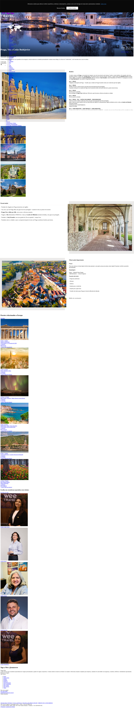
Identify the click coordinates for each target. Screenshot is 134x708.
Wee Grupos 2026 (10, 143)
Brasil (10, 59)
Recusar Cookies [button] (61, 8)
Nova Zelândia (12, 85)
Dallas (10, 100)
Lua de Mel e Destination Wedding (14, 125)
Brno (10, 98)
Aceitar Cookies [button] (72, 8)
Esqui (7, 116)
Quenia (10, 41)
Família (7, 119)
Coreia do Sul (12, 71)
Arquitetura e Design (10, 105)
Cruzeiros (8, 113)
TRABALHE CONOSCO (6, 703)
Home (4, 676)
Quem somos (6, 677)
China (10, 70)
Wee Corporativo (7, 147)
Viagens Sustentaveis (10, 134)
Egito (10, 38)
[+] (9, 42)
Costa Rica (11, 45)
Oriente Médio (12, 88)
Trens (7, 132)
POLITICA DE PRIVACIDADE (30, 703)
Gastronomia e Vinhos (11, 123)
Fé (6, 120)
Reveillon (8, 142)
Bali (10, 96)
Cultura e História (10, 114)
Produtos (5, 135)
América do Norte (13, 51)
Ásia (10, 65)
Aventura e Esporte (10, 106)
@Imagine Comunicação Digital (8, 706)
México (10, 54)
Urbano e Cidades (10, 133)
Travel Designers (7, 145)
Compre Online (4, 18)
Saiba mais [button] (103, 4)
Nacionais (8, 139)
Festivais (8, 121)
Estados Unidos (12, 52)
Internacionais (9, 138)
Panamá (10, 49)
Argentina (11, 57)
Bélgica (10, 77)
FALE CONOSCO (17, 703)
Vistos (4, 687)
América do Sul (12, 56)
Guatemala (11, 47)
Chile (10, 60)
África (10, 35)
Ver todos (3, 318)
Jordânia (11, 91)
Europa (10, 74)
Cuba (10, 46)
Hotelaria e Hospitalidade (11, 124)
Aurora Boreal (9, 144)
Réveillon (8, 127)
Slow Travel (9, 128)
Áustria (10, 76)
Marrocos (11, 40)
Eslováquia (11, 80)
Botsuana (11, 37)
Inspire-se (5, 103)
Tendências (8, 130)
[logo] (8, 16)
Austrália (11, 84)
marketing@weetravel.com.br (7, 692)
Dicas (7, 115)
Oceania (11, 82)
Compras (8, 111)
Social (7, 129)
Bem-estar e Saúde (10, 108)
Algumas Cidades (13, 94)
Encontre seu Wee (5, 492)
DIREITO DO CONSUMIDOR (45, 703)
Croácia (10, 79)
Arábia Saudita (12, 89)
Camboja (11, 67)
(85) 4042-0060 (4, 691)
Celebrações (9, 110)
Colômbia (11, 61)
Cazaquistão (11, 69)
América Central (12, 44)
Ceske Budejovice (13, 99)
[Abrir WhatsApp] (3, 704)
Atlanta (10, 95)
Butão (10, 66)
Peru (10, 62)
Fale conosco (6, 149)
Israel (10, 90)
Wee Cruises (6, 148)
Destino (5, 20)
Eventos (8, 118)
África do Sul (12, 36)
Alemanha (11, 75)
